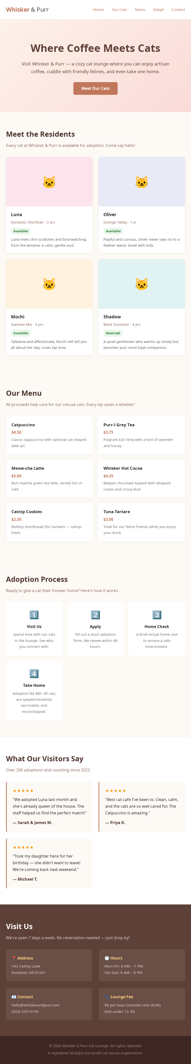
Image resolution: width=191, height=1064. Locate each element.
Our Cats (119, 9)
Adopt (158, 9)
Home (98, 9)
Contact (178, 9)
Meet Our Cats (95, 88)
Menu (140, 9)
